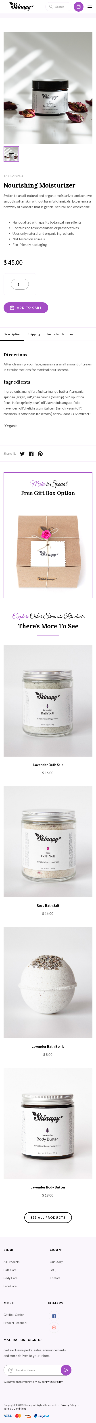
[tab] (11, 154)
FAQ (53, 1270)
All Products (11, 1262)
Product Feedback (15, 1323)
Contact (55, 1278)
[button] (78, 7)
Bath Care (10, 1270)
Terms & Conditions (15, 1408)
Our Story (56, 1262)
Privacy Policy (54, 1381)
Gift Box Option (14, 1314)
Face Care (10, 1286)
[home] (21, 6)
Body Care (10, 1278)
